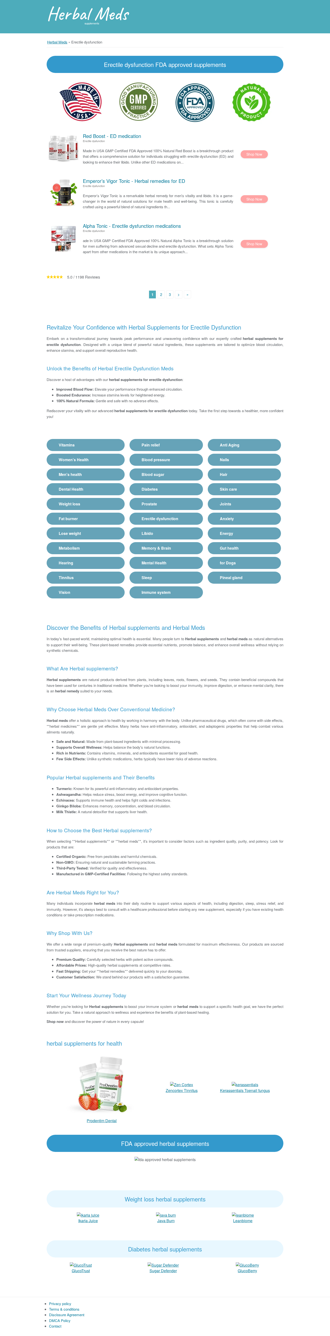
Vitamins (67, 445)
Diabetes (150, 489)
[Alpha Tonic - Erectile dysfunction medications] (63, 238)
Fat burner (68, 518)
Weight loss (69, 504)
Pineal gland (231, 577)
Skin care (228, 489)
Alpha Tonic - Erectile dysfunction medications (132, 225)
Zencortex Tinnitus (182, 1090)
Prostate (149, 504)
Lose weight (70, 533)
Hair (223, 474)
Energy (226, 533)
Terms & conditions (64, 1309)
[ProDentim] (101, 1084)
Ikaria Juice (88, 1220)
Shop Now (254, 154)
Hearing (66, 563)
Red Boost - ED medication (112, 135)
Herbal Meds (87, 13)
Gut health (229, 548)
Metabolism (69, 548)
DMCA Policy (60, 1320)
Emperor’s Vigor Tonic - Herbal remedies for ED (134, 180)
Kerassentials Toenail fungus (245, 1090)
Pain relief (151, 445)
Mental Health (154, 563)
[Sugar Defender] (163, 1264)
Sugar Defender (163, 1270)
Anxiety (227, 518)
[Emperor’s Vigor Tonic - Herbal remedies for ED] (63, 193)
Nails (224, 459)
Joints (225, 504)
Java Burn (166, 1220)
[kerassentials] (245, 1084)
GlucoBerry (247, 1270)
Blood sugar (153, 474)
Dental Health (71, 489)
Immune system (156, 592)
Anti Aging (229, 445)
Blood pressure (156, 459)
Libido (147, 533)
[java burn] (166, 1214)
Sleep (147, 577)
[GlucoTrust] (81, 1264)
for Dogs (228, 563)
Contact (55, 1326)
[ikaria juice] (88, 1214)
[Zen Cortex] (181, 1084)
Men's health (70, 474)
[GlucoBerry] (247, 1264)
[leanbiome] (243, 1214)
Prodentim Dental (102, 1120)
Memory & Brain (156, 548)
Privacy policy (60, 1303)
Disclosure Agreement (66, 1314)
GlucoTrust (81, 1270)
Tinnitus (66, 577)
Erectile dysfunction (160, 518)
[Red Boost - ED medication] (63, 148)
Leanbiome (242, 1220)
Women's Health (74, 459)
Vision (64, 592)
